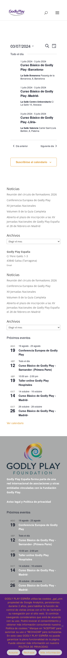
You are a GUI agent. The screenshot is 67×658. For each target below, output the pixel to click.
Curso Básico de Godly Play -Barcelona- (36, 67)
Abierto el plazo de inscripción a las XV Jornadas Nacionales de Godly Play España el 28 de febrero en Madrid (33, 221)
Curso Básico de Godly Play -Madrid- (36, 93)
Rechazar (29, 652)
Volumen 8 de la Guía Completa (26, 211)
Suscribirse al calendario (31, 162)
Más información (50, 652)
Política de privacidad (37, 501)
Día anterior (22, 146)
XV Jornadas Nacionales (21, 205)
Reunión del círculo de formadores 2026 (32, 194)
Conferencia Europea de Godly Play (28, 200)
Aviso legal (13, 501)
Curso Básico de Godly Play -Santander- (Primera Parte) (37, 368)
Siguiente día (47, 146)
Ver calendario (15, 423)
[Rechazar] (62, 626)
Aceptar (13, 652)
